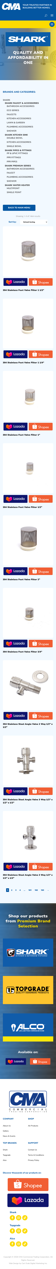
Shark (6, 100)
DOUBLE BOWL (15, 138)
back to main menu (19, 207)
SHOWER (11, 181)
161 (30, 890)
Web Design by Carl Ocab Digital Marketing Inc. (28, 1263)
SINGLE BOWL (14, 146)
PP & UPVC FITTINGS (17, 153)
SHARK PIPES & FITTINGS (18, 150)
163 (42, 890)
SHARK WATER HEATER (17, 185)
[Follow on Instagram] (18, 1217)
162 (36, 890)
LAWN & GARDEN (16, 122)
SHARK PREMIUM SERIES (18, 165)
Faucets (11, 114)
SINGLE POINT (14, 192)
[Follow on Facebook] (12, 1217)
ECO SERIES (13, 110)
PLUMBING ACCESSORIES (20, 126)
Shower (11, 130)
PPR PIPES (12, 161)
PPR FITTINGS (14, 157)
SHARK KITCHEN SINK (16, 134)
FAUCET (11, 172)
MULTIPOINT (13, 188)
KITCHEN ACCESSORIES (19, 118)
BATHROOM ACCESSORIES (20, 106)
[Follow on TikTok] (24, 1217)
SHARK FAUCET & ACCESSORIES (22, 103)
